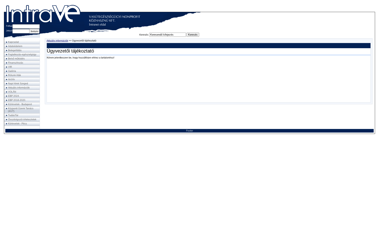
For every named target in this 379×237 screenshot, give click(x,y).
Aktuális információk (57, 40)
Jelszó (9, 30)
